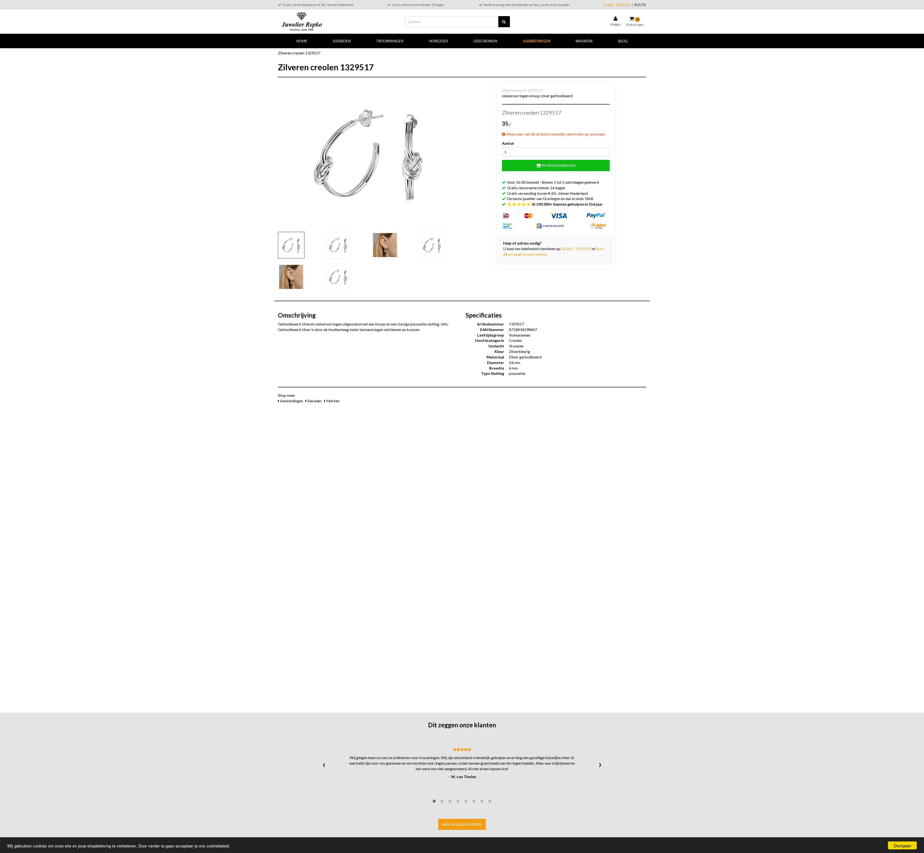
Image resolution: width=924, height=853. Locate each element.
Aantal (508, 143)
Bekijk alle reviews (462, 824)
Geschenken (485, 41)
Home (301, 41)
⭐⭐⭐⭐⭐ (555, 204)
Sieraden (342, 41)
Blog (623, 41)
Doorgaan (902, 845)
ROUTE (640, 5)
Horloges (438, 41)
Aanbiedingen (536, 41)
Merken (333, 400)
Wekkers (584, 41)
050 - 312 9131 (618, 5)
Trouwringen (389, 41)
